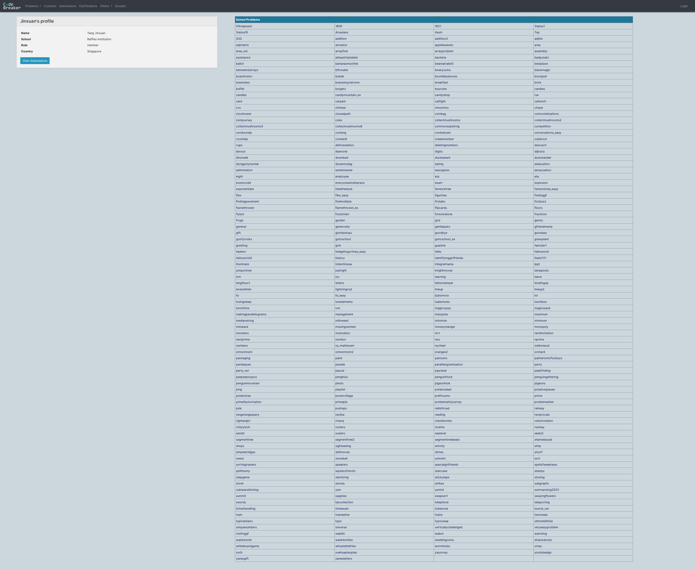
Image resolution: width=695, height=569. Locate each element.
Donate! (120, 6)
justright (341, 270)
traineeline (342, 514)
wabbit (340, 533)
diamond (341, 151)
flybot (240, 214)
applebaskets (444, 45)
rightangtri (243, 420)
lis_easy (340, 295)
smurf (538, 452)
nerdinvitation (543, 333)
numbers (242, 345)
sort (537, 458)
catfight (440, 101)
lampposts (541, 270)
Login (684, 6)
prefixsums (442, 396)
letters (339, 283)
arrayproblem (444, 51)
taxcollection (344, 502)
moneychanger (445, 327)
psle (239, 408)
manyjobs (441, 314)
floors (538, 208)
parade (340, 364)
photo (339, 383)
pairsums (441, 358)
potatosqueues (544, 389)
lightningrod (343, 289)
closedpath (343, 114)
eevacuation (542, 170)
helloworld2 (244, 258)
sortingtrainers (246, 464)
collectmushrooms (447, 120)
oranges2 (441, 352)
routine (440, 427)
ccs (238, 107)
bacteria (440, 57)
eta (536, 176)
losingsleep (243, 302)
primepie (341, 402)
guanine (440, 245)
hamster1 (540, 245)
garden (340, 220)
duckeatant (442, 157)
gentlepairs (442, 226)
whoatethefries (345, 546)
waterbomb (244, 540)
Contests (50, 6)
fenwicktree (443, 189)
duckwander (542, 157)
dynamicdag (343, 164)
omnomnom (244, 352)
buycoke (441, 89)
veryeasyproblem (546, 527)
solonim (440, 458)
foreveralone (443, 214)
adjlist (538, 38)
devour (241, 151)
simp (537, 446)
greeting (241, 245)
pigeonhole (442, 383)
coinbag (440, 114)
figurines (441, 195)
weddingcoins (444, 540)
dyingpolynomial (247, 164)
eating (439, 164)
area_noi (242, 51)
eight (239, 176)
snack (240, 458)
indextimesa (343, 264)
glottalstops (343, 233)
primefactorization (248, 402)
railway (539, 408)
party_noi (242, 370)
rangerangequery (247, 414)
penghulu (341, 377)
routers (340, 427)
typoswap (441, 521)
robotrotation (543, 420)
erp (437, 176)
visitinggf (242, 533)
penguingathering (546, 377)
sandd (240, 433)
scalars (340, 433)
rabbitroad (442, 408)
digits (439, 151)
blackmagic (542, 70)
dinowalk (242, 157)
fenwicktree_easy (546, 189)
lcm (238, 277)
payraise (441, 370)
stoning (539, 477)
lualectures (442, 302)
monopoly (541, 327)
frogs (239, 220)
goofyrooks (244, 239)
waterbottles (344, 540)
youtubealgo (543, 552)
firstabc (440, 201)
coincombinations (546, 114)
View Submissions (35, 60)
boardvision (244, 76)
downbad (341, 157)
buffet (240, 89)
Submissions (67, 6)
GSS (239, 38)
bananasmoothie (346, 63)
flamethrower (245, 208)
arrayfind (341, 51)
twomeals (541, 514)
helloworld (541, 251)
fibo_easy (341, 195)
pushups (341, 408)
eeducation (542, 164)
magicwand (542, 308)
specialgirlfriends (446, 464)
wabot (439, 533)
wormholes (442, 546)
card (239, 101)
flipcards (441, 208)
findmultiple (343, 201)
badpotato (541, 57)
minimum (540, 320)
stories (340, 483)
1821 (438, 26)
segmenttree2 (344, 439)
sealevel (440, 433)
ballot (240, 63)
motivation (342, 333)
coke (338, 120)
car (536, 95)
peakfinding (542, 370)
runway (539, 427)
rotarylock (243, 427)
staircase (441, 471)
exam (438, 183)
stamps (539, 471)
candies (539, 89)
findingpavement (247, 201)
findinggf (540, 195)
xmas (538, 546)
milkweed (341, 320)
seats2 (539, 433)
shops (240, 446)
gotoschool (343, 239)
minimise (441, 320)
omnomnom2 (344, 352)
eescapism (442, 170)
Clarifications (88, 6)
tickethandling (245, 508)
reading (440, 414)
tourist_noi (541, 508)
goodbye (441, 233)
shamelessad (543, 439)
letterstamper (444, 283)
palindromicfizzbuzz (548, 358)
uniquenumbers (246, 527)
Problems (31, 6)
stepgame (243, 477)
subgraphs (541, 483)
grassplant (541, 239)
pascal (339, 370)
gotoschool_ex (445, 239)
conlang (340, 132)
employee (342, 176)
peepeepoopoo (246, 377)
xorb (239, 552)
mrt (437, 333)
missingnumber (345, 327)
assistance (243, 57)
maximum (541, 314)
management (344, 314)
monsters (242, 333)
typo (338, 521)
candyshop (442, 95)
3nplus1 (539, 26)
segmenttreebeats (447, 439)
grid (338, 245)
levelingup (541, 283)
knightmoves (443, 270)
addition (341, 38)
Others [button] (105, 6)
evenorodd (243, 183)
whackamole (543, 540)
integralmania (444, 264)
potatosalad (443, 389)
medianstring (245, 320)
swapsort (441, 496)
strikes (439, 483)
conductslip (244, 132)
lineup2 (539, 289)
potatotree (243, 396)
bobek (339, 76)
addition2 (441, 38)
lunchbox (540, 302)
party (538, 364)
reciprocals (542, 414)
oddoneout (541, 345)
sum (338, 489)
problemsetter (544, 402)
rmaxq (339, 420)
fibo (238, 195)
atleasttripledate (346, 57)
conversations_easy (547, 132)
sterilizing (342, 477)
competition (542, 126)
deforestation (344, 145)
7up (537, 32)
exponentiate (245, 189)
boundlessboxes (446, 76)
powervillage (344, 396)
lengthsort (243, 283)
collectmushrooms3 (249, 126)
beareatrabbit (444, 63)
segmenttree (244, 439)
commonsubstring (447, 126)
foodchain (342, 214)
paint (338, 358)
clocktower (243, 114)
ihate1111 (540, 258)
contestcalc (443, 132)
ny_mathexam (344, 345)
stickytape (442, 477)
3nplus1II (242, 32)
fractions (540, 214)
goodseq (540, 233)
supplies (341, 496)
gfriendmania (543, 226)
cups (239, 145)
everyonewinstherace (350, 183)
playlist (340, 389)
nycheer (440, 345)
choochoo (442, 107)
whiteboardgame (247, 546)
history (340, 258)
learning (440, 277)
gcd (437, 220)
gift (238, 233)
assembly (540, 51)
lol (536, 295)
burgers (340, 89)
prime (538, 396)
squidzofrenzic (345, 471)
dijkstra (539, 151)
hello (438, 251)
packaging (243, 358)
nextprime (243, 339)
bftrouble (341, 70)
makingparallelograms (251, 314)
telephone (441, 502)
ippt (537, 264)
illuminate (242, 264)
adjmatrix (242, 45)
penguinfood (443, 377)
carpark (340, 101)
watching (540, 533)
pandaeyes (243, 364)
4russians (341, 32)
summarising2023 (546, 489)
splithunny (243, 471)
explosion (541, 183)
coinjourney (244, 120)
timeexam (342, 508)
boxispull (540, 76)
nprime (539, 339)
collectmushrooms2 (547, 120)
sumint (439, 489)
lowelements (344, 302)
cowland (341, 139)
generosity (342, 226)
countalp (242, 139)
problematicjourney (448, 402)
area (537, 45)
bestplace (541, 63)
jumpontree (244, 270)
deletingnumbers (446, 145)
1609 (338, 26)
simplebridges (245, 452)
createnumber (444, 139)
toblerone (441, 508)
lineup (439, 289)
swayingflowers (545, 496)
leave (538, 277)
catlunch (540, 101)
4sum (438, 32)
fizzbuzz (540, 201)
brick (537, 82)
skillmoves (342, 452)
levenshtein (243, 289)
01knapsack (244, 26)
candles (241, 95)
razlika (339, 414)
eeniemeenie (343, 170)
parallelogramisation (449, 364)
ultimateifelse (543, 521)
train (239, 514)
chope (538, 107)
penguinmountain (248, 383)
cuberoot (540, 139)
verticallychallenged (448, 527)
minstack (242, 327)
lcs (337, 277)
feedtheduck (344, 189)
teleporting (542, 502)
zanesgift (242, 558)
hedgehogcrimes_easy (350, 251)
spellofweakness (545, 464)
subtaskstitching (247, 489)
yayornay (441, 552)
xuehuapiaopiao (346, 552)
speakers (341, 464)
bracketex (243, 82)
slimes (439, 452)
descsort (540, 145)
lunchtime (242, 308)
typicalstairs (244, 521)
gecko (538, 220)
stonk (240, 483)
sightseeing (343, 446)
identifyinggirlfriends (449, 258)
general (241, 226)
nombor (340, 339)
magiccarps (443, 308)
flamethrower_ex (346, 208)
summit (241, 496)
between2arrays (247, 70)
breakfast (441, 82)
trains (439, 514)
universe (341, 527)
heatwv (241, 251)
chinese (340, 107)
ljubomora (442, 295)
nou (437, 339)
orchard (539, 352)
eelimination (244, 170)
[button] (40, 6)
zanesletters (343, 558)
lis (237, 295)
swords (241, 502)
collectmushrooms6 (348, 126)
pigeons (539, 383)
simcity (440, 446)
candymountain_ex (348, 95)
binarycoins (443, 70)
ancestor (341, 45)
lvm (337, 308)
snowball (341, 458)
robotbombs (443, 420)
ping (239, 389)
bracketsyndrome (347, 82)
